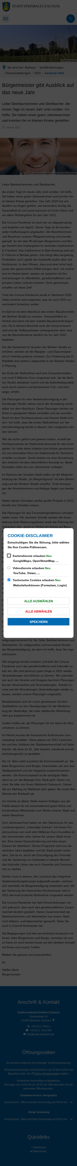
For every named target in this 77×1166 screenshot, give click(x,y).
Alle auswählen (38, 601)
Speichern (39, 622)
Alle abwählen (38, 611)
